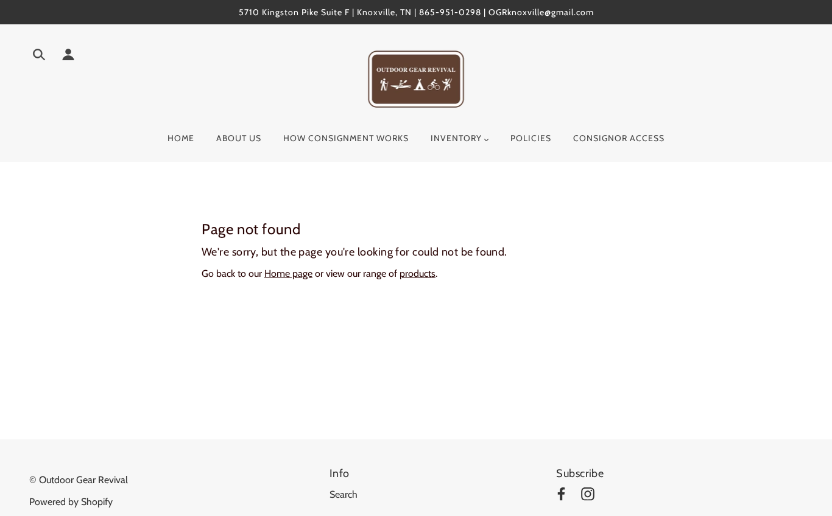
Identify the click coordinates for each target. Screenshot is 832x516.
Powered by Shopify (71, 501)
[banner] (416, 78)
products (417, 273)
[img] (39, 56)
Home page (288, 273)
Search (344, 494)
